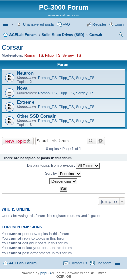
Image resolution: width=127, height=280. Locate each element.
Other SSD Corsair (36, 116)
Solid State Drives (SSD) (63, 35)
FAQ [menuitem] (66, 24)
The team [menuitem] (103, 263)
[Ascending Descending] (63, 181)
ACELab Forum (23, 35)
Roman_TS (33, 55)
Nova (22, 88)
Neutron (25, 73)
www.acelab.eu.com (63, 15)
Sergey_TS (71, 55)
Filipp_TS (52, 55)
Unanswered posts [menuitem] (38, 24)
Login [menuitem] (119, 24)
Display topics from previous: (51, 165)
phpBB (45, 273)
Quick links (6, 24)
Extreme (25, 102)
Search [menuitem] (121, 35)
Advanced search (100, 141)
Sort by (51, 173)
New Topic (15, 141)
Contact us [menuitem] (78, 263)
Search (91, 141)
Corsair (95, 35)
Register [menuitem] (99, 24)
